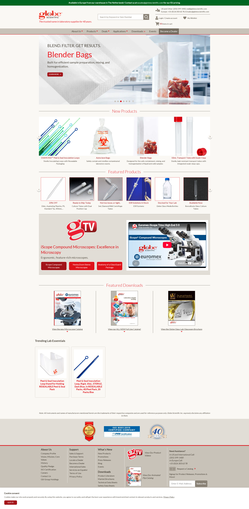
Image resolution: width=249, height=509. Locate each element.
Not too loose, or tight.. (110, 202)
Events (101, 466)
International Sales (77, 466)
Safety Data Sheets (106, 485)
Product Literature (106, 475)
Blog (100, 463)
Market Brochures (106, 479)
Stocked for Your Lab (167, 202)
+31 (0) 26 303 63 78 (176, 12)
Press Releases (104, 460)
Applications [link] (119, 31)
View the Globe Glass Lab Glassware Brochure (181, 329)
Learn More (54, 74)
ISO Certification (48, 469)
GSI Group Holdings (50, 479)
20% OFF (53, 202)
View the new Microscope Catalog (67, 329)
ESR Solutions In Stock (139, 202)
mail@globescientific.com (196, 9)
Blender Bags (146, 157)
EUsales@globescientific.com (197, 12)
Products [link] (91, 31)
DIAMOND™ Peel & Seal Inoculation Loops (60, 157)
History (44, 463)
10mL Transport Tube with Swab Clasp (188, 157)
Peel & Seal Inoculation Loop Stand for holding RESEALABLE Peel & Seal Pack (52, 385)
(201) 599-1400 (179, 9)
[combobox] (123, 17)
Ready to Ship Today (82, 202)
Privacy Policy (168, 497)
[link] (65, 15)
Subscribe (201, 483)
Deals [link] (105, 31)
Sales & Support (76, 453)
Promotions (103, 456)
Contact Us (46, 476)
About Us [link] (76, 31)
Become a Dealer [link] (169, 31)
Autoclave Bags (103, 157)
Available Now (195, 202)
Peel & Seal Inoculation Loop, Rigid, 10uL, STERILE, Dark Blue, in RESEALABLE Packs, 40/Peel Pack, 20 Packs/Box (88, 386)
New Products (104, 453)
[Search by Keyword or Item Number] (146, 17)
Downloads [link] (137, 31)
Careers (44, 473)
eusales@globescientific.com (150, 2)
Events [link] (152, 31)
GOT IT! (11, 502)
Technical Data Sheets (107, 482)
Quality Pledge (47, 466)
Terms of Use (75, 473)
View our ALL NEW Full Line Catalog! (124, 329)
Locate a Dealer (76, 460)
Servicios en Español (78, 470)
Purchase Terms (76, 456)
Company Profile (48, 453)
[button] (39, 137)
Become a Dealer (77, 463)
